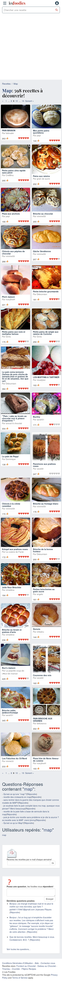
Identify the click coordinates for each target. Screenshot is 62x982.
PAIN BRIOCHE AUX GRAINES (42, 725)
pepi (39, 141)
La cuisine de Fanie (15, 557)
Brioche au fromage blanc (45, 509)
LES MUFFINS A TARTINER (46, 382)
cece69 (40, 474)
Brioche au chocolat (43, 219)
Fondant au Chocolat (26, 971)
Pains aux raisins (41, 181)
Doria (8, 342)
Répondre (31, 799)
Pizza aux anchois (11, 219)
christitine (10, 595)
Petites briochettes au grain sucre (44, 595)
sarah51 (40, 425)
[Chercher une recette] (56, 10)
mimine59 (41, 221)
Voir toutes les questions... (19, 954)
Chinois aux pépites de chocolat (13, 257)
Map (16, 83)
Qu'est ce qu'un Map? (13, 828)
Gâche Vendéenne (42, 256)
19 (23, 100)
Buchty (36, 422)
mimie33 (10, 766)
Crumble (16, 974)
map (28, 794)
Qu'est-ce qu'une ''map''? (15, 799)
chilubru (40, 637)
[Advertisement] (31, 47)
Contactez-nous (48, 968)
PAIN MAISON (8, 136)
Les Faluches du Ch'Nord (14, 764)
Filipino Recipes (29, 974)
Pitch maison (8, 302)
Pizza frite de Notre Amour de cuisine (46, 765)
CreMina (10, 180)
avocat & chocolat (14, 428)
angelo (40, 599)
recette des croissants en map (17, 802)
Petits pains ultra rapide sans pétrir (14, 177)
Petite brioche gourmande (46, 297)
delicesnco (41, 729)
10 (16, 100)
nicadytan (41, 385)
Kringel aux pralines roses (15, 554)
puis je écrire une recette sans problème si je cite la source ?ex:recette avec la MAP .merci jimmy (30, 824)
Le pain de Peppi (10, 462)
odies (17, 3)
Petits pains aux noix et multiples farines (13, 338)
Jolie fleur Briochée (11, 593)
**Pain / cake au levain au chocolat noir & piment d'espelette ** (14, 424)
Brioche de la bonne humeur (43, 555)
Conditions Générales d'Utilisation (17, 968)
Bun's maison (8, 673)
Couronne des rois (42, 680)
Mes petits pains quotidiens (41, 137)
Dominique (11, 464)
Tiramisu (6, 974)
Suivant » (29, 100)
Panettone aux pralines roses (44, 470)
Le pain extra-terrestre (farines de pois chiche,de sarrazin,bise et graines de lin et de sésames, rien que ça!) (15, 382)
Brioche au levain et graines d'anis (12, 636)
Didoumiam (42, 299)
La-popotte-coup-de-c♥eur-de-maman (13, 678)
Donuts (36, 634)
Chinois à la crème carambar (11, 510)
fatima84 (10, 138)
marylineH (10, 305)
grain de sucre (43, 184)
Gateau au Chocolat (46, 971)
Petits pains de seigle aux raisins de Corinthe (45, 338)
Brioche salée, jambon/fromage (10, 717)
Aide (37, 968)
